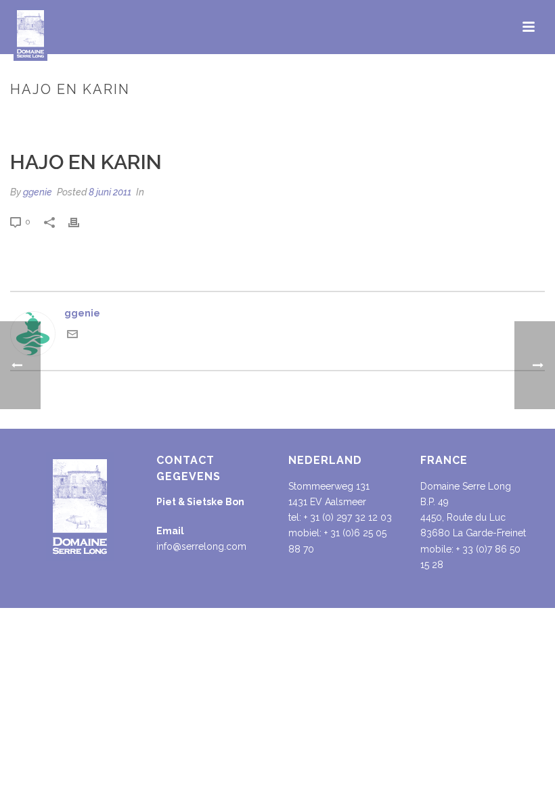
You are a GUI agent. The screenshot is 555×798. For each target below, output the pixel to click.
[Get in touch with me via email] (72, 336)
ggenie (37, 192)
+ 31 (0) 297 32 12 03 (348, 517)
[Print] (80, 221)
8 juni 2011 (110, 192)
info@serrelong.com (201, 546)
